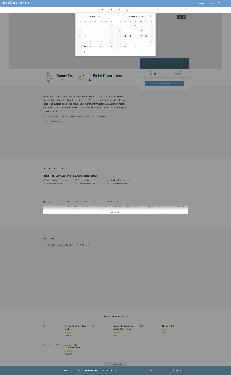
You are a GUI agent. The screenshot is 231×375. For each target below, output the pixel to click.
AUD (211, 4)
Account (201, 4)
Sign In (152, 370)
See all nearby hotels (51, 122)
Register (177, 370)
